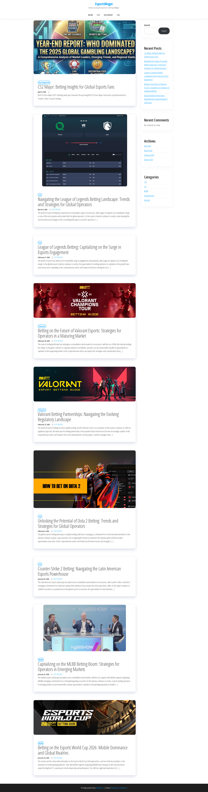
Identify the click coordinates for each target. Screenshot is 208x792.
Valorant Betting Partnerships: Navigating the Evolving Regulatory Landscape (78, 417)
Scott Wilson (55, 209)
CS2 (40, 516)
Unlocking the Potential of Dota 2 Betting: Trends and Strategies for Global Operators (78, 523)
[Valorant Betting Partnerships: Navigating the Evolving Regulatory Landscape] (85, 384)
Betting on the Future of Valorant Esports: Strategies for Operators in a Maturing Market (79, 333)
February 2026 (149, 155)
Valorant (42, 326)
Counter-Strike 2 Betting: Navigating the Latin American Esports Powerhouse (79, 571)
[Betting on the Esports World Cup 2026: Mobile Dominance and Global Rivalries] (85, 717)
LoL (40, 195)
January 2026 (148, 159)
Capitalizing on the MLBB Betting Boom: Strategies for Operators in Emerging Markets (78, 666)
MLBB (41, 660)
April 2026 (147, 146)
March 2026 (148, 150)
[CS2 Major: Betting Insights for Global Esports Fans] (85, 47)
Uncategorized (44, 82)
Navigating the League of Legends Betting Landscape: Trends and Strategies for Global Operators (84, 202)
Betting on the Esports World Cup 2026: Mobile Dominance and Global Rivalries (82, 750)
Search (147, 25)
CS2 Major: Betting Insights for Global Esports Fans (76, 86)
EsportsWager (104, 4)
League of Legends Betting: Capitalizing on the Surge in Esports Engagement (79, 250)
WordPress (100, 787)
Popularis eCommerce (119, 787)
